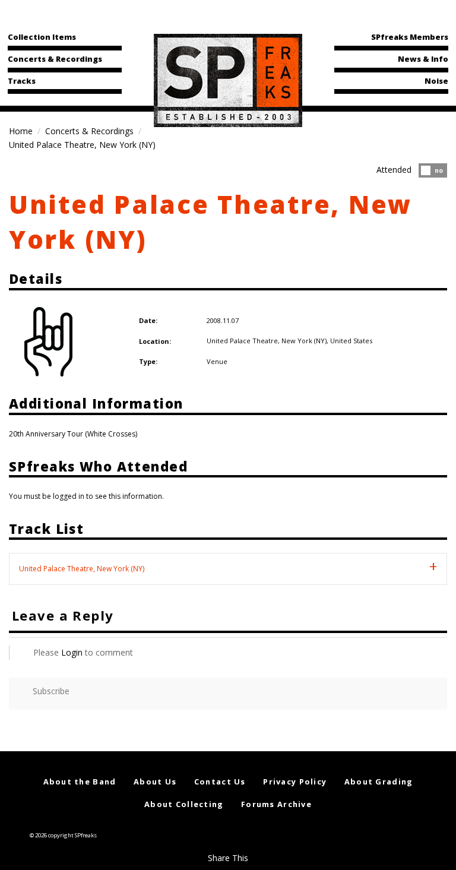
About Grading (378, 781)
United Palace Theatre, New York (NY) (81, 569)
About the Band (79, 781)
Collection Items (42, 36)
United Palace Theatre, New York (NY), (268, 340)
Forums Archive (276, 804)
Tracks (22, 80)
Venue (217, 361)
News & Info (423, 58)
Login (72, 652)
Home (21, 131)
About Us (155, 781)
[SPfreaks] (228, 79)
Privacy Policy (295, 781)
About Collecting (183, 804)
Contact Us (220, 781)
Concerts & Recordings (55, 58)
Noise (436, 80)
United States (351, 340)
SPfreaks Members (409, 36)
